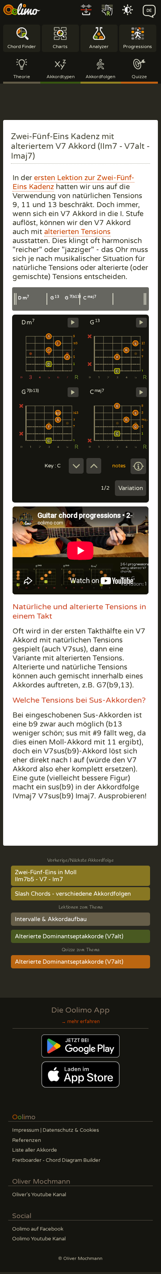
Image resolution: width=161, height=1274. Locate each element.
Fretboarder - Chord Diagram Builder (56, 1160)
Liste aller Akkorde (34, 1150)
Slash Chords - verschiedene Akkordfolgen (73, 893)
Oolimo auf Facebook (37, 1229)
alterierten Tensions (77, 231)
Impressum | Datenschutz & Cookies (55, 1130)
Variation (130, 488)
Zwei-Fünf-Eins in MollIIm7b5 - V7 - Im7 (46, 876)
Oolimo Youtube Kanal (39, 1239)
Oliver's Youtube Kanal (39, 1195)
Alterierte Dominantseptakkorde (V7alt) (69, 936)
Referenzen (26, 1140)
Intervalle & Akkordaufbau (51, 919)
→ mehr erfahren (80, 1021)
